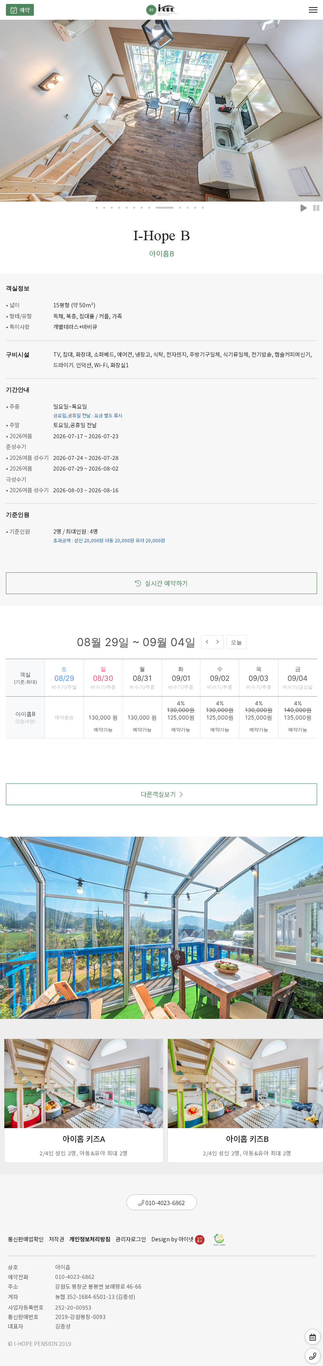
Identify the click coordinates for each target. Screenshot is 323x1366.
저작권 (56, 1239)
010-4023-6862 (164, 1202)
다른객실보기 (158, 794)
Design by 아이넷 (173, 1239)
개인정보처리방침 (89, 1239)
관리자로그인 (130, 1239)
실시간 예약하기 (166, 583)
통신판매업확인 (26, 1239)
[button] (97, 208)
